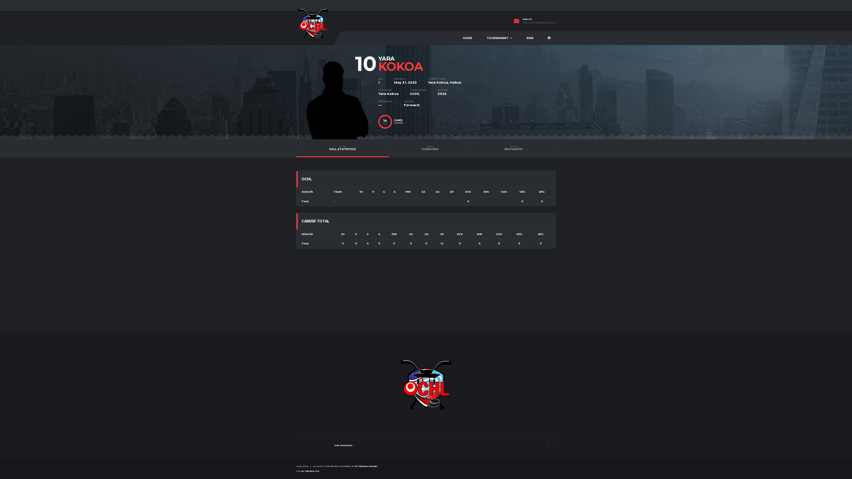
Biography (514, 148)
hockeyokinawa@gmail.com (539, 23)
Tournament (497, 38)
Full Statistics (342, 148)
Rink (530, 38)
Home (467, 38)
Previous (547, 447)
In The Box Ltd (310, 471)
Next (555, 447)
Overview (430, 148)
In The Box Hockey (366, 466)
